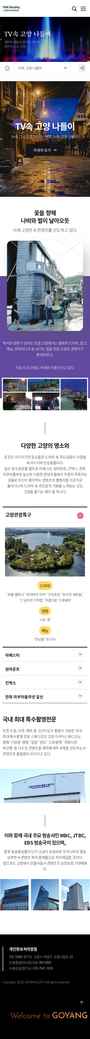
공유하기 (82, 68)
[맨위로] (81, 1003)
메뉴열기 (83, 9)
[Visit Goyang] (18, 8)
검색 (74, 9)
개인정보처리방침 (23, 948)
